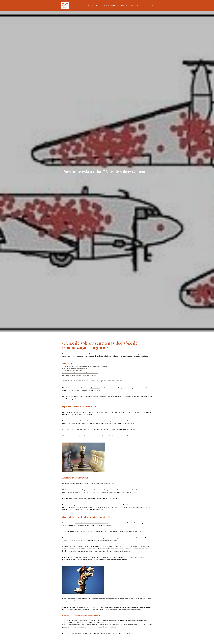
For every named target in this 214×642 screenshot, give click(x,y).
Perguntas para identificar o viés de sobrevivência (79, 375)
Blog (131, 5)
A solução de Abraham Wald (72, 370)
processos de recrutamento (87, 557)
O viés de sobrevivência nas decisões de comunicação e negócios (84, 366)
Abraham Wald (95, 388)
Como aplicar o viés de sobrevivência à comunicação (80, 373)
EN (152, 5)
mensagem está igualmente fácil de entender (125, 609)
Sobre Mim (105, 5)
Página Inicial (93, 5)
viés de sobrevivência (138, 507)
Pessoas (124, 5)
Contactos (139, 5)
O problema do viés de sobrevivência (74, 368)
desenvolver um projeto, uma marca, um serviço (91, 523)
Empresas (115, 5)
